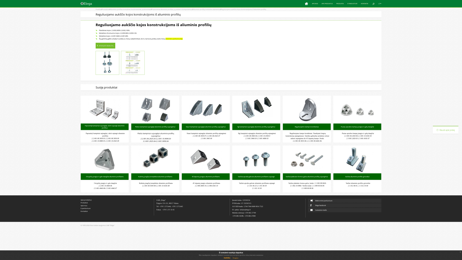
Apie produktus (327, 3)
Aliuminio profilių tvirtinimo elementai (206, 9)
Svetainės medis (321, 210)
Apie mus (315, 3)
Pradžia (98, 9)
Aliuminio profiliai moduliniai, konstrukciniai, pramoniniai (130, 9)
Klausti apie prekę (447, 130)
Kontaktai (364, 3)
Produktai (340, 3)
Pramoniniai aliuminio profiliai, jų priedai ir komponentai (172, 9)
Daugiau (235, 258)
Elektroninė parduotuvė (323, 201)
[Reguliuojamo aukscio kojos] (133, 63)
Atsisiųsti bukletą (106, 46)
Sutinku (227, 258)
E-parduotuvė (352, 3)
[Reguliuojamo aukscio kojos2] (107, 63)
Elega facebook (320, 205)
